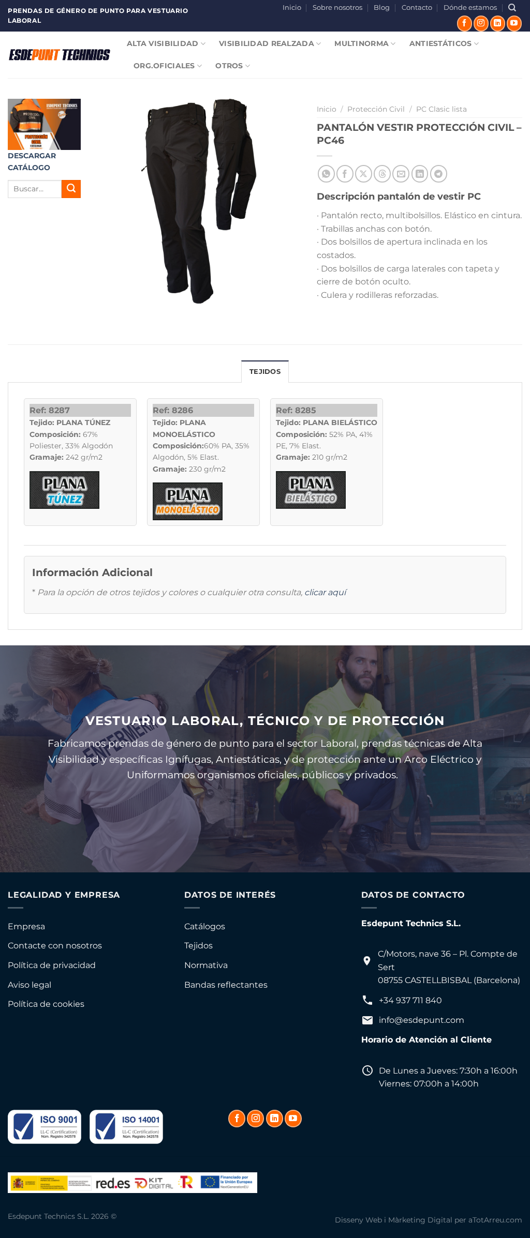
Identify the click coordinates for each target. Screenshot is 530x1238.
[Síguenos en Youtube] (514, 23)
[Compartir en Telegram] (438, 174)
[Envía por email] (400, 174)
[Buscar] (512, 8)
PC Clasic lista (441, 109)
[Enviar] (71, 189)
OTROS (229, 65)
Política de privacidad (52, 965)
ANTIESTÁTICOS (440, 43)
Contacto (417, 7)
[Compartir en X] (363, 174)
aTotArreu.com (495, 1220)
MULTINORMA (361, 43)
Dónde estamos (470, 7)
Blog (382, 7)
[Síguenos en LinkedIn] (497, 23)
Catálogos (204, 926)
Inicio (292, 7)
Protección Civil (376, 109)
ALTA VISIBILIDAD (163, 43)
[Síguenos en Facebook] (464, 23)
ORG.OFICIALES (164, 65)
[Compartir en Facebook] (345, 174)
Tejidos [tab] (265, 371)
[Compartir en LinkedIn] (420, 174)
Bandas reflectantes (226, 985)
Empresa (26, 926)
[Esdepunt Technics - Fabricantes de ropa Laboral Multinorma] (59, 55)
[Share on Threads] (382, 174)
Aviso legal (29, 985)
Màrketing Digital (420, 1220)
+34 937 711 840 (410, 1000)
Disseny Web (358, 1220)
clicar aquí (325, 592)
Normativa (206, 965)
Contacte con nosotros (55, 945)
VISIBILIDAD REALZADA (266, 43)
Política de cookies (46, 1004)
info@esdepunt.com (421, 1020)
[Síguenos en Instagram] (481, 23)
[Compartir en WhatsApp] (326, 174)
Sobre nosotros (337, 7)
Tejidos (198, 945)
